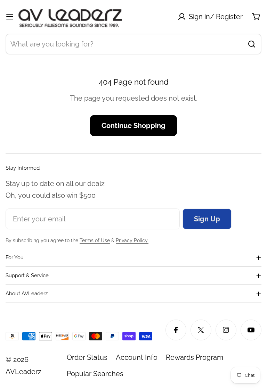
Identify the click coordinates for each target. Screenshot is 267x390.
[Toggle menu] (10, 16)
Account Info (136, 357)
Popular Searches (95, 374)
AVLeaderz (23, 371)
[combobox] (133, 44)
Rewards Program (194, 357)
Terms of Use (95, 240)
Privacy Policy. (132, 240)
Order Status (87, 357)
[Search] (252, 44)
